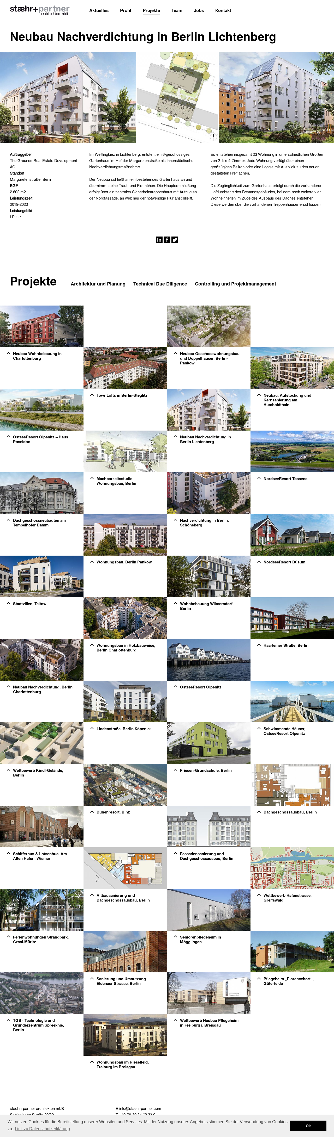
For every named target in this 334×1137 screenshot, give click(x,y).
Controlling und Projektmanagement (235, 284)
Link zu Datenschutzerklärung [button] (42, 1129)
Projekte (151, 10)
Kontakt (223, 10)
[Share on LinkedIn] (159, 239)
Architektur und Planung (98, 284)
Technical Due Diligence (160, 284)
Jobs (199, 10)
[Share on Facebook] (167, 239)
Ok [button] (308, 1126)
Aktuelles (99, 10)
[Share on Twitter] (174, 239)
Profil (125, 10)
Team (176, 10)
